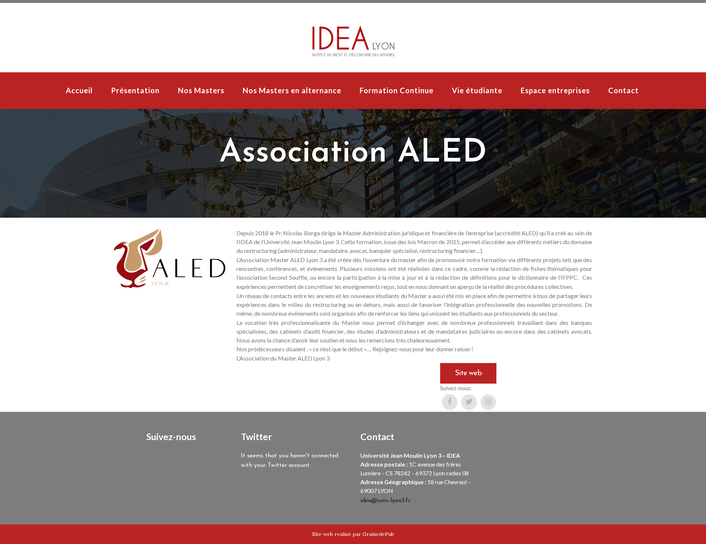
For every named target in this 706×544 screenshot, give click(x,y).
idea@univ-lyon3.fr (385, 501)
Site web (468, 373)
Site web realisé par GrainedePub (353, 534)
